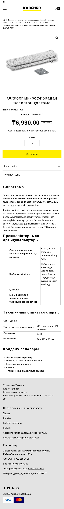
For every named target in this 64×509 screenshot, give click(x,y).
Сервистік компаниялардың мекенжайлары (25, 433)
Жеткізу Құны (12, 174)
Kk (4, 2)
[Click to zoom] (56, 37)
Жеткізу (7, 418)
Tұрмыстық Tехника (13, 385)
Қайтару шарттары (12, 423)
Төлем (6, 413)
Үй (4, 20)
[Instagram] (18, 488)
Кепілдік (7, 428)
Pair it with (10, 166)
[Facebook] (4, 488)
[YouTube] (8, 488)
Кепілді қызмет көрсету (15, 392)
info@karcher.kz (36, 468)
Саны (32, 137)
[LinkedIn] (13, 488)
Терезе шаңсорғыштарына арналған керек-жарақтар (31, 20)
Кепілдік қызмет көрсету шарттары (21, 437)
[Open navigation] (5, 9)
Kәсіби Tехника (11, 388)
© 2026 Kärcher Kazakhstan (17, 494)
